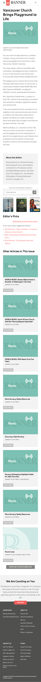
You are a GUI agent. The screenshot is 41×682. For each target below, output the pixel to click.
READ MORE (8, 290)
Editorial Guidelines (26, 617)
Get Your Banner (8, 647)
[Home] (18, 2)
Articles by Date (25, 653)
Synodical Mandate (26, 623)
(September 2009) (18, 48)
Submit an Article (8, 659)
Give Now (20, 602)
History (22, 620)
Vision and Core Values (27, 626)
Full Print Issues (25, 650)
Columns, (18, 554)
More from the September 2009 (20, 567)
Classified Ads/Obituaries (11, 617)
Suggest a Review (8, 656)
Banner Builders (25, 656)
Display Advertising (9, 613)
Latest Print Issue (26, 647)
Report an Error (8, 662)
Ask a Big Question (9, 653)
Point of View (26, 554)
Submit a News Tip (9, 650)
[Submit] (34, 192)
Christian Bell (24, 479)
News (26, 48)
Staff (21, 629)
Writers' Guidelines (26, 632)
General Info (24, 613)
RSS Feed (23, 659)
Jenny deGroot (7, 50)
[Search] (35, 2)
